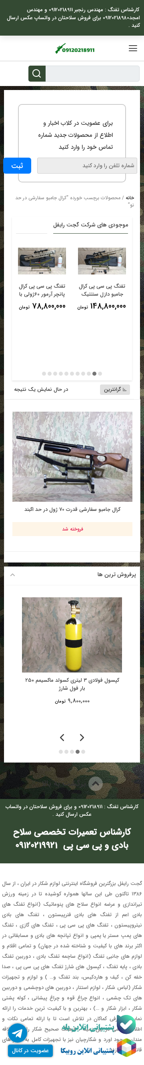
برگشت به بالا (65, 783)
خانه (130, 198)
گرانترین (112, 389)
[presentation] (82, 738)
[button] (100, 374)
